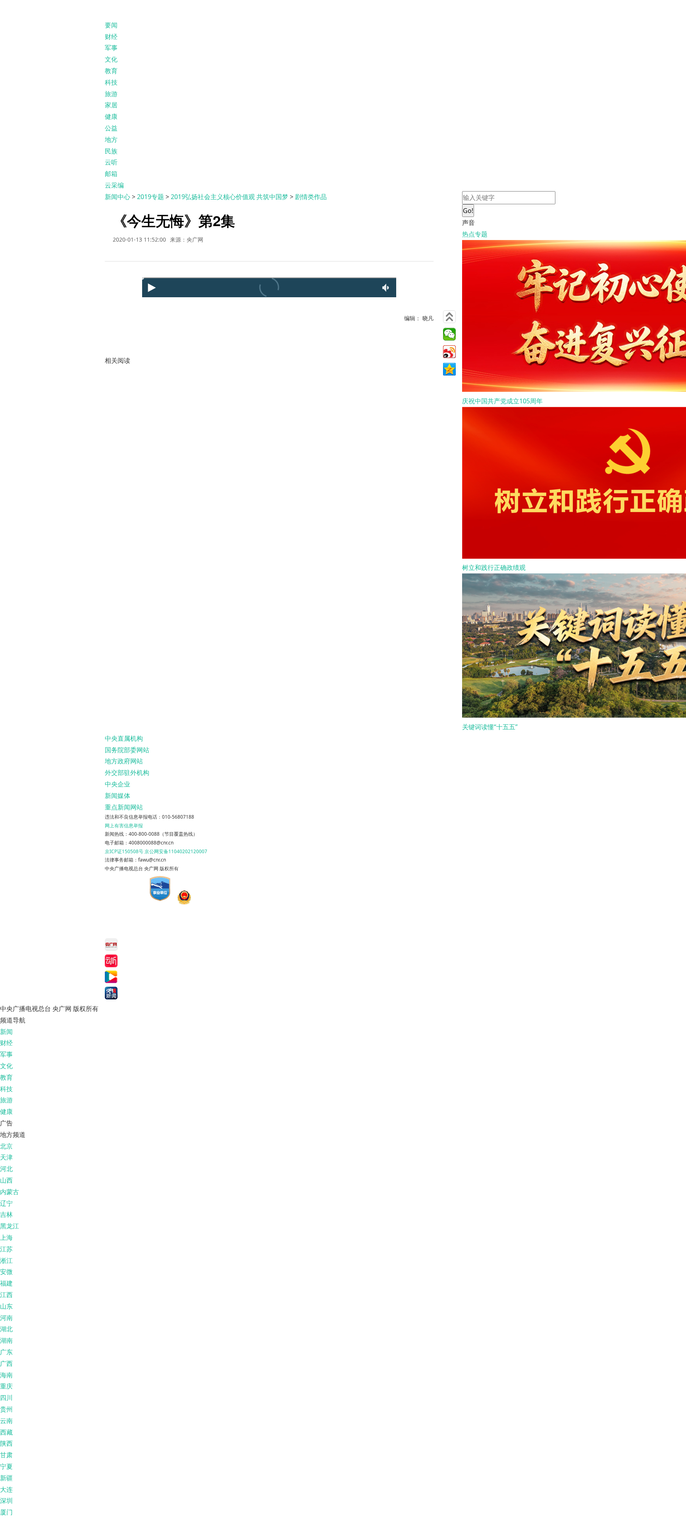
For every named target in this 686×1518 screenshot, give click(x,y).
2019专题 (150, 196)
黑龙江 (9, 1226)
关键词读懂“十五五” (490, 726)
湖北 (6, 1328)
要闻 (111, 25)
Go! (468, 210)
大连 (6, 1489)
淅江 (6, 1260)
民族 (111, 151)
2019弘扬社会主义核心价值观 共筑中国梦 (229, 196)
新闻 (6, 1031)
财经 (111, 36)
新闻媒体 (117, 795)
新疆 (6, 1477)
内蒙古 (9, 1191)
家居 (111, 105)
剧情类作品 (311, 196)
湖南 (6, 1340)
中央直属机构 (124, 738)
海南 (6, 1375)
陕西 (6, 1443)
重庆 (6, 1386)
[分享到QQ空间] (449, 369)
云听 (111, 162)
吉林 (6, 1214)
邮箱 (111, 173)
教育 (111, 70)
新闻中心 (117, 196)
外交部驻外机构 (127, 772)
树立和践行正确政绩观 (494, 567)
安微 (6, 1271)
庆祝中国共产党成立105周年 (502, 401)
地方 (111, 139)
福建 (6, 1283)
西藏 (6, 1432)
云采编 (114, 185)
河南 (6, 1317)
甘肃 (6, 1454)
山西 (6, 1180)
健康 (111, 116)
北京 (6, 1146)
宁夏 (6, 1466)
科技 (111, 82)
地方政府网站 (124, 761)
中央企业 (117, 784)
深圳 (6, 1500)
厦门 (6, 1512)
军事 (111, 47)
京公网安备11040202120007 (176, 851)
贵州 (6, 1409)
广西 (6, 1363)
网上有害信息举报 (124, 825)
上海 (6, 1237)
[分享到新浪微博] (449, 351)
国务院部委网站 (127, 749)
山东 (6, 1306)
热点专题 (475, 234)
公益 (111, 128)
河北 (6, 1168)
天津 (6, 1157)
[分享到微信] (449, 334)
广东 (6, 1352)
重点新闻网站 (124, 807)
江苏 (6, 1249)
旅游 (111, 93)
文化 (111, 59)
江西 (6, 1294)
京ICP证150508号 (124, 851)
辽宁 (6, 1203)
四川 (6, 1397)
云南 (6, 1420)
